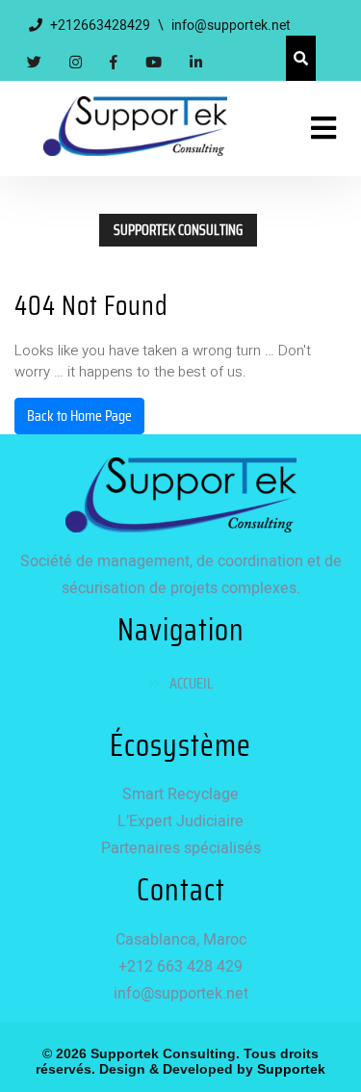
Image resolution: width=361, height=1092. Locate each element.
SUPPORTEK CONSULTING (178, 230)
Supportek (289, 1069)
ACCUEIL (191, 683)
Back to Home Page (79, 415)
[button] (315, 128)
